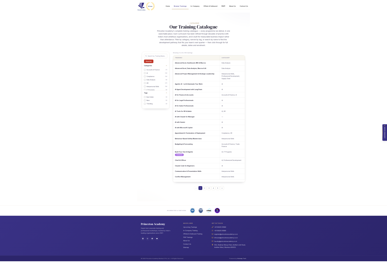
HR (157, 83)
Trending (157, 104)
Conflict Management (182, 177)
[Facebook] (152, 239)
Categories (148, 65)
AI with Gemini (180, 122)
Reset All (149, 61)
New (157, 100)
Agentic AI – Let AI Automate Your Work (188, 84)
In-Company (195, 6)
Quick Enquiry (384, 133)
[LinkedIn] (143, 239)
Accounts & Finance (157, 70)
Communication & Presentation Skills (188, 171)
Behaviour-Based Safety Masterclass (188, 138)
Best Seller (157, 97)
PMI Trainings (188, 237)
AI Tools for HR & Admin (183, 111)
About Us (232, 6)
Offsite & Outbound (210, 6)
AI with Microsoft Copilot (183, 127)
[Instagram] (147, 239)
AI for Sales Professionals (184, 106)
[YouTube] (157, 239)
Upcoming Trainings (190, 227)
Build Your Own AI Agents (184, 152)
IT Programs (157, 90)
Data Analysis (157, 80)
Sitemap (186, 247)
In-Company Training (190, 230)
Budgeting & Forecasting (184, 144)
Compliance (157, 76)
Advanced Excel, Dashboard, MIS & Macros (190, 63)
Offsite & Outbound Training (192, 234)
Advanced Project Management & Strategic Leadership (194, 74)
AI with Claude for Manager (185, 117)
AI (157, 73)
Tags (146, 93)
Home (168, 6)
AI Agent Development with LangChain (188, 89)
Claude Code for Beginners (185, 166)
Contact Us (244, 6)
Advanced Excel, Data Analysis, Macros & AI (190, 68)
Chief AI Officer (180, 160)
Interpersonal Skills (157, 86)
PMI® (223, 6)
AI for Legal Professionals (184, 100)
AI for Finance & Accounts (184, 95)
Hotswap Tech (241, 258)
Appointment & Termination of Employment (190, 133)
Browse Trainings (180, 6)
